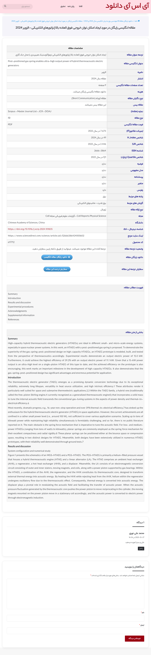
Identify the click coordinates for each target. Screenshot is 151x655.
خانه (136, 21)
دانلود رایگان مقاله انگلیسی (55, 257)
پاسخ (141, 548)
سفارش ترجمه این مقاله (56, 269)
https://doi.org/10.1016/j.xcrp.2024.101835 (30, 229)
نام (142, 612)
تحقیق (62, 6)
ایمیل (141, 625)
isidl (80, 6)
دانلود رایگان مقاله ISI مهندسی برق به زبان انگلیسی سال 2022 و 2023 (108, 21)
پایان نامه (71, 6)
